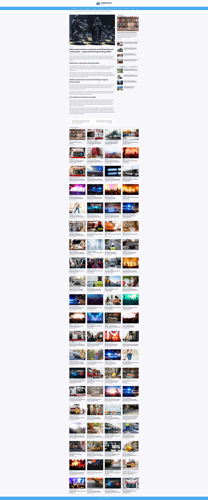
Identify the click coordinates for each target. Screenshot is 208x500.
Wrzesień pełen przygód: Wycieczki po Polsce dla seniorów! (131, 363)
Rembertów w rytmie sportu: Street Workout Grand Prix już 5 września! (112, 400)
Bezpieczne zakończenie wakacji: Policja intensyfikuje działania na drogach (112, 216)
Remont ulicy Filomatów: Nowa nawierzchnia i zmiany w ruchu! (93, 492)
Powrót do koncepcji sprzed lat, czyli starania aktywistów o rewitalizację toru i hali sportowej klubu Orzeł (104, 122)
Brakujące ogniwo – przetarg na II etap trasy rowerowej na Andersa (76, 290)
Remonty (76, 361)
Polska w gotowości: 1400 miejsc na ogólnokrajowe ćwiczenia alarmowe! (77, 345)
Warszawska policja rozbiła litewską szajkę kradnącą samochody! (76, 381)
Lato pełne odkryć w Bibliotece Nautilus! (126, 32)
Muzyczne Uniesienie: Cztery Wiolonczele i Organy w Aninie (111, 345)
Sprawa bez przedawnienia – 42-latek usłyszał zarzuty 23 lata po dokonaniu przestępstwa (130, 76)
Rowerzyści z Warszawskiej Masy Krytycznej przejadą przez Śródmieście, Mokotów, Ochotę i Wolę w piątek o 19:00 (130, 254)
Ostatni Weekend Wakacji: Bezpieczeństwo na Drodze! (111, 253)
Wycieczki (128, 361)
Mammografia (89, 251)
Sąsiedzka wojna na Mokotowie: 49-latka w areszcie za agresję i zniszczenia (76, 308)
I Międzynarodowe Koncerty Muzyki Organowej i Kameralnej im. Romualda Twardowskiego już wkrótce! (95, 180)
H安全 (106, 214)
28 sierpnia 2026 (91, 273)
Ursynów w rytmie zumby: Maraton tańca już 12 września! (130, 308)
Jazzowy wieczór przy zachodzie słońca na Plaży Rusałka (76, 326)
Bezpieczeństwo (90, 141)
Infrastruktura (126, 416)
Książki (106, 324)
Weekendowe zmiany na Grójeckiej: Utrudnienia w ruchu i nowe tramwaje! (95, 455)
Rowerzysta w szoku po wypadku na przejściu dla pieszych (112, 271)
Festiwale (71, 434)
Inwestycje (107, 379)
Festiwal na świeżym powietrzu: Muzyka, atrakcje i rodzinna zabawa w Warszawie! (113, 161)
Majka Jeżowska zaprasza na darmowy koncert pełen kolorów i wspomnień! (94, 216)
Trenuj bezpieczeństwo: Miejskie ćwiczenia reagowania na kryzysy (131, 43)
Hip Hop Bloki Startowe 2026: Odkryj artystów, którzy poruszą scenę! (77, 473)
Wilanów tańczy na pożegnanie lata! (94, 472)
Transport (116, 141)
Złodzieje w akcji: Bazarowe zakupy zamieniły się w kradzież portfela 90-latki (112, 180)
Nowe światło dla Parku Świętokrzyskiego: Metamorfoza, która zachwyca (130, 455)
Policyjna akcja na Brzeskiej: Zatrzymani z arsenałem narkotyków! (113, 492)
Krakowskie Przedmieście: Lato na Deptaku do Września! (76, 271)
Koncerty (89, 177)
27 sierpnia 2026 (126, 346)
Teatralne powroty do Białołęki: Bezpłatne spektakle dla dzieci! (93, 418)
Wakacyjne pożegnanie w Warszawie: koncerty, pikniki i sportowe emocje (77, 437)
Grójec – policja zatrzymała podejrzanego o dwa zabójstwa (130, 81)
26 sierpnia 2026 (126, 438)
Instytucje (101, 8)
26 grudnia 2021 (73, 53)
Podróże (129, 177)
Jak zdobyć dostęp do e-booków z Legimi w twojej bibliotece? (94, 400)
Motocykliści (132, 214)
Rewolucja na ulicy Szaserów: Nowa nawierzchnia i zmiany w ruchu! (130, 418)
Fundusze (75, 251)
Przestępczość (111, 177)
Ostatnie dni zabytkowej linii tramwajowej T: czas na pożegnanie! (77, 216)
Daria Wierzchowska (80, 53)
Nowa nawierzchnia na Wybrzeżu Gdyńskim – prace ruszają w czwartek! (95, 437)
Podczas (89, 416)
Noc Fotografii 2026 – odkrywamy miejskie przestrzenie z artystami (130, 271)
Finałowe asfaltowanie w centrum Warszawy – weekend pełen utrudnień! (130, 473)
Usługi (114, 8)
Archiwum (126, 8)
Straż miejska (125, 141)
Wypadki (111, 269)
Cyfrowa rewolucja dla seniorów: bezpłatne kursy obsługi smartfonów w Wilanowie (130, 290)
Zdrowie (93, 8)
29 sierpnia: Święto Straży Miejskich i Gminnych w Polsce (130, 54)
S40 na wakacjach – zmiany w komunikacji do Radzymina (129, 437)
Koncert (106, 159)
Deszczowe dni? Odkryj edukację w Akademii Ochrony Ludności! (131, 60)
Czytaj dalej (119, 39)
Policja (106, 177)
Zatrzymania (93, 196)
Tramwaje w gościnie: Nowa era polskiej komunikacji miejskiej (130, 48)
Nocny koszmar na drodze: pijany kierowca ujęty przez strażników (94, 290)
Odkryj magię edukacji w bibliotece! (130, 234)
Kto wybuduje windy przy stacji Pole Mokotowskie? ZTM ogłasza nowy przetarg (130, 70)
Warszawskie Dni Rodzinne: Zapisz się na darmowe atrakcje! (95, 363)
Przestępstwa (76, 306)
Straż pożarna (90, 379)
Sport (120, 8)
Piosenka (92, 324)
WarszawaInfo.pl (107, 498)
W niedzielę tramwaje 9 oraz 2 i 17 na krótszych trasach (112, 437)
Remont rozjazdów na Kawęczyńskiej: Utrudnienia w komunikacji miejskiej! (130, 345)
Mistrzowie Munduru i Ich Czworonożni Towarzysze (110, 363)
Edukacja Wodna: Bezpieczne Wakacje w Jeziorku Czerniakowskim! (77, 400)
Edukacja (71, 159)
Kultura (71, 46)
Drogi (88, 434)
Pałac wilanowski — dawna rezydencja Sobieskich (129, 87)
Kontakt (132, 8)
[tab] (122, 67)
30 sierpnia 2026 (73, 144)
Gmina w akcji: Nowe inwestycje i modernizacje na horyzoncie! (112, 381)
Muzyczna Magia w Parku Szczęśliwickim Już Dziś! (110, 198)
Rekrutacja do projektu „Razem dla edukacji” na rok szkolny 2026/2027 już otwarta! (76, 253)
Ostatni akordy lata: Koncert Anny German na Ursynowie (94, 308)
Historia (106, 141)
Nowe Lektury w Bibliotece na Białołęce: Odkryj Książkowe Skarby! (76, 235)
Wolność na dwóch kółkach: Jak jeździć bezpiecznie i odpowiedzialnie (129, 216)
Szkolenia (96, 141)
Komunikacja (111, 141)
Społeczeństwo (135, 177)
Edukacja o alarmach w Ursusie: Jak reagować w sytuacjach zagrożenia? (77, 180)
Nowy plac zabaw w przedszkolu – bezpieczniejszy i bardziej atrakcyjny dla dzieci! (113, 418)
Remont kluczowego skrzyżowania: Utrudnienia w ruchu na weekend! (76, 363)
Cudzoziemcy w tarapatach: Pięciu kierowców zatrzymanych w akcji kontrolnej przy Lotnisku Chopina (94, 198)
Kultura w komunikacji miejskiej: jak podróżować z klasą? (130, 180)
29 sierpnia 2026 (126, 181)
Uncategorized (108, 251)
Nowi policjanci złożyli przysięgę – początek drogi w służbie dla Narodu (130, 400)
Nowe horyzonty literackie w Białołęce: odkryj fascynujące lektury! (113, 326)
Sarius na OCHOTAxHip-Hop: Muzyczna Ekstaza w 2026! (128, 326)
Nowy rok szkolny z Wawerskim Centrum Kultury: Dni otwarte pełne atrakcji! (94, 161)
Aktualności (73, 8)
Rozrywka (108, 8)
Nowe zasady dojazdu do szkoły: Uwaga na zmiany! (111, 290)
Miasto (80, 8)
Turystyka (87, 8)
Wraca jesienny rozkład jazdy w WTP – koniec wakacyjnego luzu (112, 455)
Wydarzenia (75, 141)
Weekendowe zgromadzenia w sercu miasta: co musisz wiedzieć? (94, 345)
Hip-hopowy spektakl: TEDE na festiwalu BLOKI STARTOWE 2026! (76, 198)
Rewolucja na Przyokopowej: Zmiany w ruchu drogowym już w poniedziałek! (77, 418)
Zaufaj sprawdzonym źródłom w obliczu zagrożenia (129, 492)
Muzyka (92, 177)
